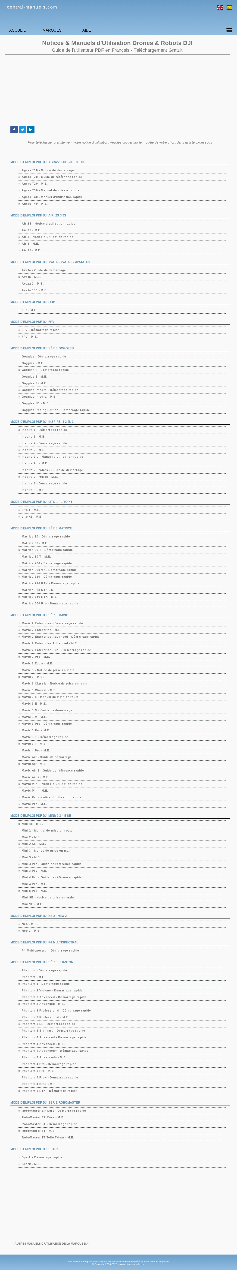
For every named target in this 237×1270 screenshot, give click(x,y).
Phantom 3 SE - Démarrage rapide (48, 1024)
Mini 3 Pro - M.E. (34, 870)
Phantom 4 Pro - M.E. (38, 1070)
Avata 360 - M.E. (34, 290)
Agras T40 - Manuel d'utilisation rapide (52, 197)
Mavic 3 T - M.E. (34, 743)
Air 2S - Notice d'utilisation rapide (48, 223)
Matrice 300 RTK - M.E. (40, 590)
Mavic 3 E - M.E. (34, 703)
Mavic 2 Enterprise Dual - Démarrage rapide (56, 650)
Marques (52, 30)
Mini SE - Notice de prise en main (48, 897)
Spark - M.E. (31, 1164)
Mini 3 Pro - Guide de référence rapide (52, 864)
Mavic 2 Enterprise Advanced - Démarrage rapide (61, 636)
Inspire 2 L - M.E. (35, 463)
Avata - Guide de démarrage (44, 270)
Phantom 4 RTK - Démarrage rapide (50, 1091)
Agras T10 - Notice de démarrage (48, 170)
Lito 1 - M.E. (31, 510)
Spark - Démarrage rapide (42, 1157)
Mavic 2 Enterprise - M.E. (41, 630)
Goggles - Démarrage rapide (44, 356)
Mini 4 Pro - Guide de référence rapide (52, 877)
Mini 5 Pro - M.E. (34, 890)
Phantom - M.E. (33, 977)
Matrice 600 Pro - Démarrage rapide (50, 603)
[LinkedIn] (30, 129)
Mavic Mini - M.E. (35, 790)
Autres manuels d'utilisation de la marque (51, 1243)
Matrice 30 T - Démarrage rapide (47, 550)
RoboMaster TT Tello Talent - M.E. (48, 1137)
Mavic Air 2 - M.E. (36, 777)
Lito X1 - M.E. (32, 516)
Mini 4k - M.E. (32, 824)
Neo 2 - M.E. (31, 930)
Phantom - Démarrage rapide (44, 970)
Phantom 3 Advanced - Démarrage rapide (54, 997)
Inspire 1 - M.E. (33, 436)
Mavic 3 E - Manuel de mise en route (50, 697)
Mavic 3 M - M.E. (34, 717)
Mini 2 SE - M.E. (34, 844)
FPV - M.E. (30, 336)
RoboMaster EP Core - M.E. (43, 1117)
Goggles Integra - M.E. (39, 396)
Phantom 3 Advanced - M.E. (43, 1004)
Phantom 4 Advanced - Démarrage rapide (54, 1037)
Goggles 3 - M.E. (34, 383)
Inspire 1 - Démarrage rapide (44, 430)
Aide (86, 30)
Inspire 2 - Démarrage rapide (44, 443)
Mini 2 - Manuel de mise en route (47, 830)
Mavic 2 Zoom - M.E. (37, 663)
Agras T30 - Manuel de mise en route (51, 190)
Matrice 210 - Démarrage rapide (47, 576)
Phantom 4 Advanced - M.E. (43, 1044)
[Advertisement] (117, 90)
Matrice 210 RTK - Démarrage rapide (51, 583)
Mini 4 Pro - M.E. (34, 884)
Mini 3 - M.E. (31, 857)
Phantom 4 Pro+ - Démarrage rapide (50, 1077)
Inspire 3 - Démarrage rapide (44, 483)
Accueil (17, 30)
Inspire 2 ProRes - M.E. (40, 476)
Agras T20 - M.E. (35, 183)
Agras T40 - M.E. (35, 203)
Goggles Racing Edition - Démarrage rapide (56, 410)
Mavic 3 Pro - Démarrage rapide (47, 723)
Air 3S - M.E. (31, 250)
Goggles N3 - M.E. (36, 403)
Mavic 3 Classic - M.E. (39, 690)
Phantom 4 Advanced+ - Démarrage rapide (55, 1050)
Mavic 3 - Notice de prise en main (48, 670)
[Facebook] (14, 129)
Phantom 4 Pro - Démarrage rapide (49, 1064)
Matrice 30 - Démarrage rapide (46, 536)
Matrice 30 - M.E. (35, 543)
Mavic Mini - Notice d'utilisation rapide (52, 784)
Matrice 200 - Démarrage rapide (47, 563)
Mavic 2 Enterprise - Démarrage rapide (52, 623)
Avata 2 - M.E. (33, 283)
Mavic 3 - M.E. (33, 677)
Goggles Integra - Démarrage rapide (50, 390)
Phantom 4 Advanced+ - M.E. (44, 1057)
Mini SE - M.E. (32, 904)
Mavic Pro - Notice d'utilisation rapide (51, 797)
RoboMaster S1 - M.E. (39, 1130)
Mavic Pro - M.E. (34, 804)
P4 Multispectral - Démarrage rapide (50, 950)
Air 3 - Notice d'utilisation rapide (47, 237)
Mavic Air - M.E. (34, 764)
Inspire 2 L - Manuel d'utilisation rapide (52, 456)
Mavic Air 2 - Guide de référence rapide (53, 770)
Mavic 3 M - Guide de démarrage (47, 710)
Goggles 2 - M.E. (34, 376)
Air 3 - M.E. (30, 243)
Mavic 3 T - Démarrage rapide (45, 737)
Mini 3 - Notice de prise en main (47, 850)
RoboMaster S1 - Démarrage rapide (49, 1124)
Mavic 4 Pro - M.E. (36, 750)
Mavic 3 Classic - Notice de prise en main (54, 683)
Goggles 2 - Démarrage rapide (45, 370)
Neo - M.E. (30, 924)
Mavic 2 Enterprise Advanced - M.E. (50, 643)
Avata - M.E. (31, 277)
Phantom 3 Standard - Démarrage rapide (53, 1030)
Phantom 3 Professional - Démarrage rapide (56, 1010)
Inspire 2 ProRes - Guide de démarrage (52, 470)
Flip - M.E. (29, 310)
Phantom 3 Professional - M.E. (45, 1017)
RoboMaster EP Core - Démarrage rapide (54, 1110)
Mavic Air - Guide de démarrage (47, 757)
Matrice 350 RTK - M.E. (40, 596)
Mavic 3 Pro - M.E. (36, 730)
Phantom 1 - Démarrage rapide (46, 983)
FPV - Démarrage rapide (40, 330)
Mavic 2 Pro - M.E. (36, 656)
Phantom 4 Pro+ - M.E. (39, 1084)
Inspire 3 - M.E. (33, 490)
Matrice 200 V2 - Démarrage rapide (49, 570)
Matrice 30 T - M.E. (36, 556)
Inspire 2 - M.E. (33, 450)
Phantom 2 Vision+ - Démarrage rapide (52, 990)
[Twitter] (22, 129)
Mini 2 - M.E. (31, 837)
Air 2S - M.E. (31, 230)
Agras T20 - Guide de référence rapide (52, 177)
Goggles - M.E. (33, 363)
